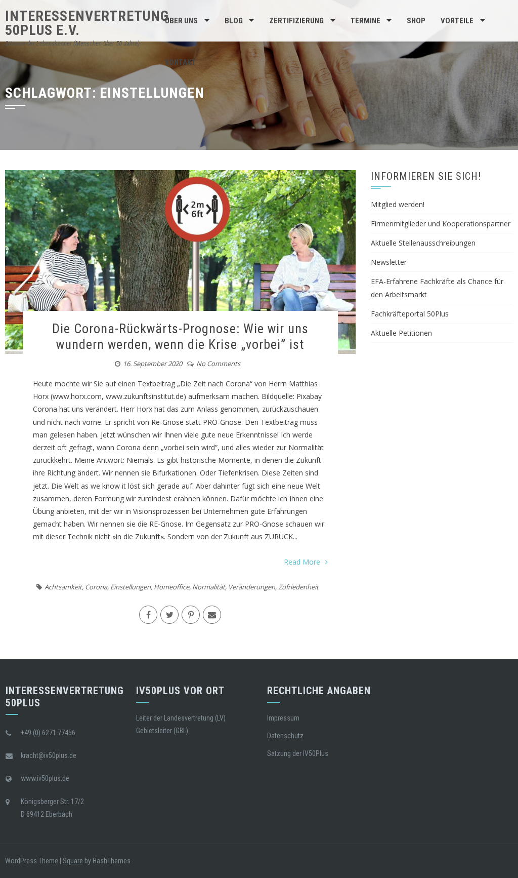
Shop (416, 20)
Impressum (283, 718)
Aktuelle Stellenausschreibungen (423, 243)
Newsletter (389, 262)
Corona (96, 586)
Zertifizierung (296, 20)
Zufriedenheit (298, 586)
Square (73, 861)
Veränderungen (251, 586)
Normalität (208, 586)
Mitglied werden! (397, 204)
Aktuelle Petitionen (401, 333)
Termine (365, 20)
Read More (302, 562)
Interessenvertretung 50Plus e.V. (87, 23)
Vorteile (457, 20)
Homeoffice (171, 586)
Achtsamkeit (63, 586)
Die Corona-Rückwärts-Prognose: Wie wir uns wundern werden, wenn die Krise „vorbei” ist (180, 336)
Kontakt (180, 62)
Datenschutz (285, 736)
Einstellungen (130, 586)
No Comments (218, 363)
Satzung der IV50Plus (297, 753)
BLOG (234, 20)
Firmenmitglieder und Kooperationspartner (440, 223)
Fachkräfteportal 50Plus (410, 313)
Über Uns (181, 20)
